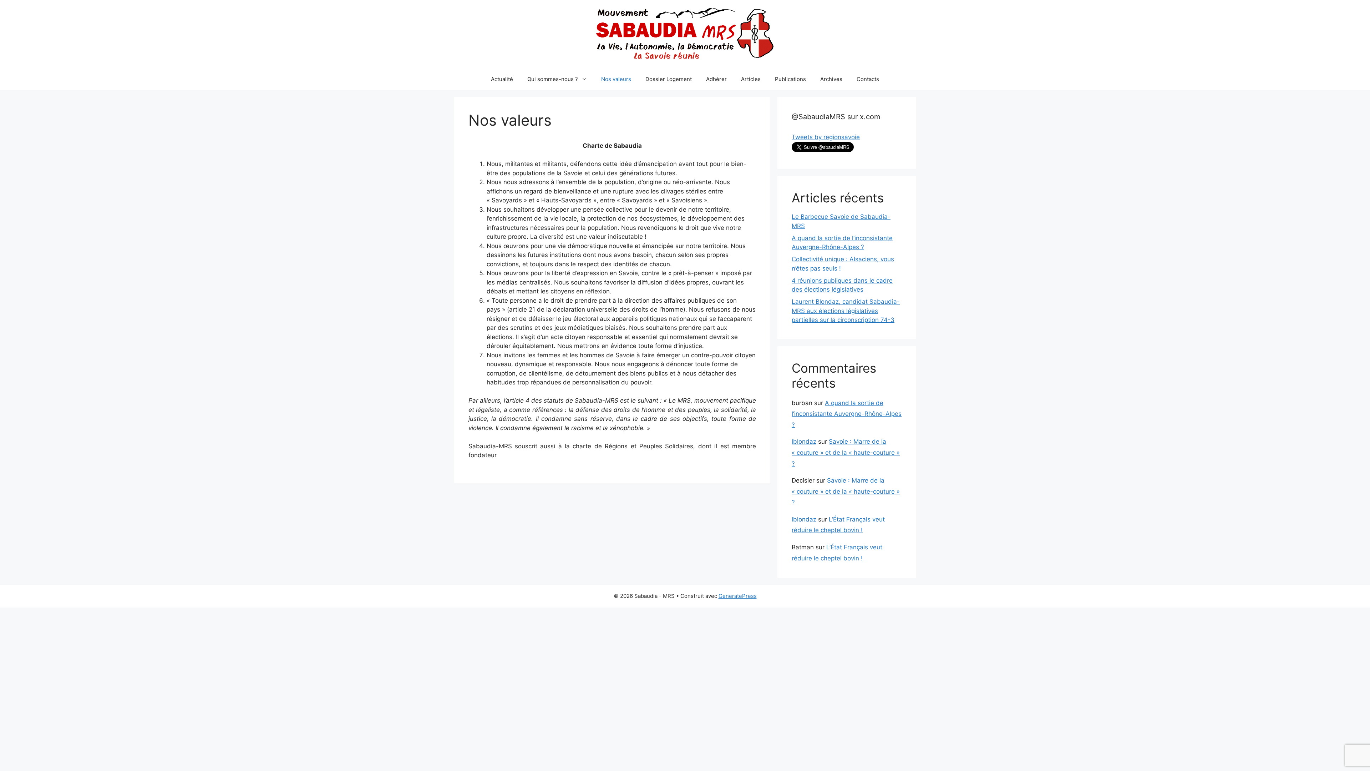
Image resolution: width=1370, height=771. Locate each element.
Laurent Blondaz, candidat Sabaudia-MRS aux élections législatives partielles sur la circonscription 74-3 (846, 310)
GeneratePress (738, 596)
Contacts (868, 79)
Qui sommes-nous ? (552, 79)
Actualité (502, 79)
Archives (831, 79)
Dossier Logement (668, 79)
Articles (751, 79)
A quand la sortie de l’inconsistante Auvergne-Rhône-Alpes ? (847, 413)
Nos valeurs (616, 79)
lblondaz (804, 441)
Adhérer (716, 79)
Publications (790, 79)
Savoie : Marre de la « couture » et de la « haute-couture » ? (846, 452)
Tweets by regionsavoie (826, 137)
